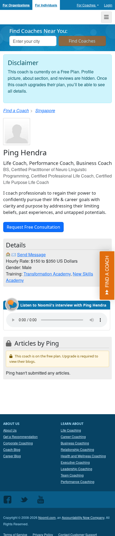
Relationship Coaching (77, 449)
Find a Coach (16, 110)
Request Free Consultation (33, 227)
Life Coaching (71, 430)
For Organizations (16, 5)
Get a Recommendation (20, 436)
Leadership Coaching (76, 468)
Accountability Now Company (83, 517)
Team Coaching (72, 475)
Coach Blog (11, 449)
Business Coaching (75, 443)
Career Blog (12, 456)
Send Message (31, 254)
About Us (10, 430)
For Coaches (86, 5)
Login (108, 5)
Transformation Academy (47, 274)
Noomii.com (47, 517)
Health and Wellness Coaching (83, 456)
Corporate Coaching (18, 443)
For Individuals (46, 5)
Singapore (45, 110)
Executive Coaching (75, 462)
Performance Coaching (77, 481)
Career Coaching (73, 436)
